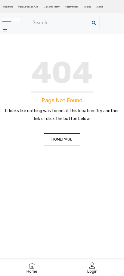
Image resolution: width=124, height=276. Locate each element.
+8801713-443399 (52, 7)
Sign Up (99, 7)
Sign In (87, 7)
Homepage (62, 139)
